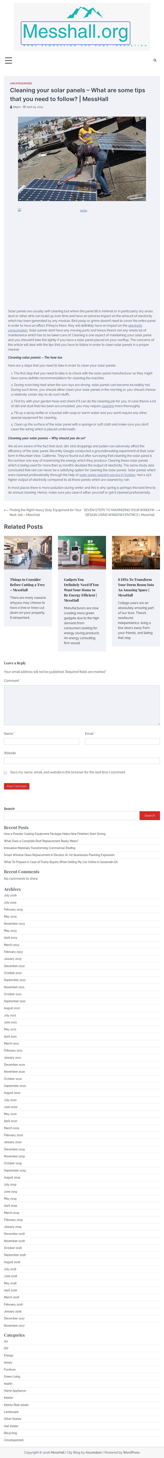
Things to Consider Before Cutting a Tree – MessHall (27, 584)
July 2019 (10, 1184)
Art (6, 1341)
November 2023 (14, 923)
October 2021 (12, 994)
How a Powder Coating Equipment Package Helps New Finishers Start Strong (55, 833)
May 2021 (10, 1029)
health (8, 1383)
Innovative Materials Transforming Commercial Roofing (39, 848)
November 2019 (14, 1156)
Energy (8, 1355)
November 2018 (14, 1241)
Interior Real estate (16, 1404)
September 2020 (15, 1085)
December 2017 (14, 1318)
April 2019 (10, 1205)
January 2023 (12, 958)
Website (10, 753)
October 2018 (13, 1248)
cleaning (108, 406)
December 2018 (14, 1233)
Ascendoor (94, 1452)
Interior (8, 1397)
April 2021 (10, 1036)
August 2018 (12, 1262)
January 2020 (13, 1142)
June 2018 (10, 1276)
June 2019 (10, 1191)
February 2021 (13, 1050)
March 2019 (11, 1212)
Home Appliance (15, 1390)
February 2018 (13, 1304)
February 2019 (13, 1219)
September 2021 (14, 1001)
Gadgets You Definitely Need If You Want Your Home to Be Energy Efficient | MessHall (81, 589)
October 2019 (13, 1163)
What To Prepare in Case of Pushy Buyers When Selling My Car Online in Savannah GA (61, 862)
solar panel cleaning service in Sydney (107, 475)
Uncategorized (21, 83)
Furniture (10, 1369)
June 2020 (10, 1107)
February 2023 (13, 951)
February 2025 (13, 909)
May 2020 (10, 1114)
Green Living (12, 1376)
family (8, 1362)
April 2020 (10, 1121)
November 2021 (14, 987)
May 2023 (10, 930)
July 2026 (10, 895)
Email (90, 734)
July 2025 (10, 902)
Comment (12, 681)
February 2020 (13, 1135)
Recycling (10, 1433)
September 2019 (15, 1170)
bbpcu (17, 106)
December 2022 (14, 966)
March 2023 (11, 944)
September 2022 (15, 980)
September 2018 (15, 1255)
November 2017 (14, 1325)
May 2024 (10, 916)
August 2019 (12, 1177)
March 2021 (11, 1043)
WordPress (131, 1452)
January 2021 (12, 1057)
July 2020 (10, 1100)
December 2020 (14, 1064)
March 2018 (11, 1297)
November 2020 (14, 1071)
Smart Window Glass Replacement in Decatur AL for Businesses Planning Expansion (59, 855)
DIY (6, 1348)
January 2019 (12, 1226)
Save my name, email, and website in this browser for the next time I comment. (68, 772)
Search (9, 809)
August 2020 (12, 1092)
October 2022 (13, 973)
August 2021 (12, 1008)
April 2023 (10, 937)
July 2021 (10, 1015)
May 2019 (10, 1198)
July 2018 (10, 1269)
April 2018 (10, 1290)
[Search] (155, 60)
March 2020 (11, 1128)
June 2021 (10, 1022)
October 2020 (13, 1078)
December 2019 (14, 1149)
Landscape (11, 1411)
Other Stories (12, 1418)
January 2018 (12, 1311)
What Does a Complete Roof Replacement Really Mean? (41, 841)
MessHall (57, 1452)
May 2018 (10, 1283)
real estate (11, 1426)
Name (9, 734)
